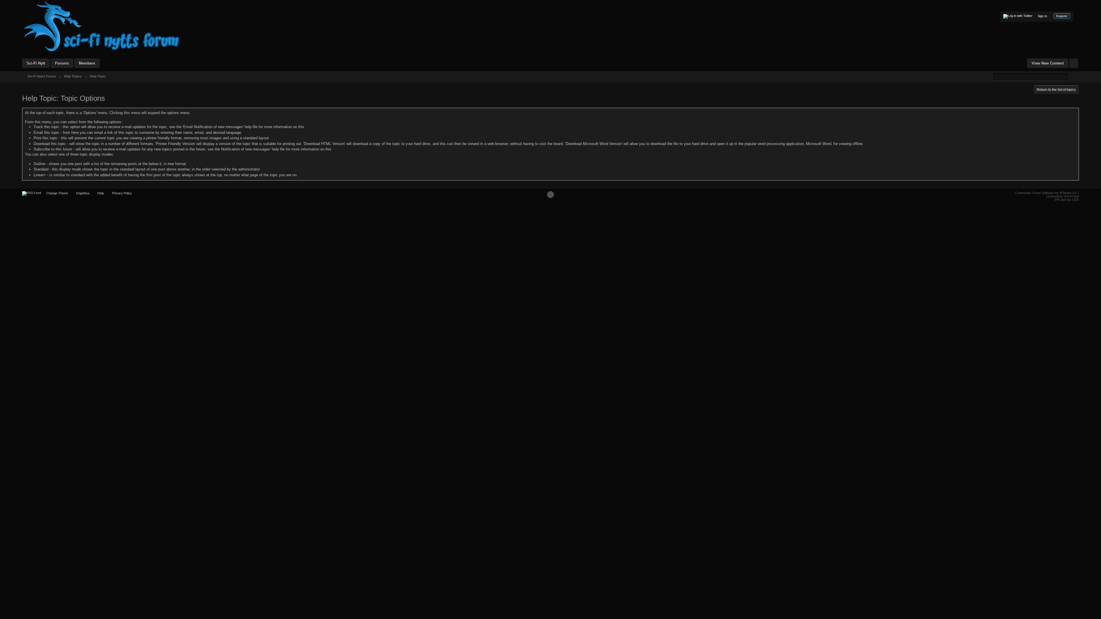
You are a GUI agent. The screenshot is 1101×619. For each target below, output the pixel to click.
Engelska (82, 193)
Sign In (1042, 16)
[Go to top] (550, 194)
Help (100, 193)
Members (87, 63)
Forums (62, 63)
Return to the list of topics (1056, 90)
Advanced (1071, 76)
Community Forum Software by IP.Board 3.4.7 (1047, 193)
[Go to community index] (101, 26)
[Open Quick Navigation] (1073, 63)
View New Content (1048, 63)
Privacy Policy (122, 193)
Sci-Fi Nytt (36, 63)
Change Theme (57, 193)
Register (1062, 16)
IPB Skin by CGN (1067, 199)
